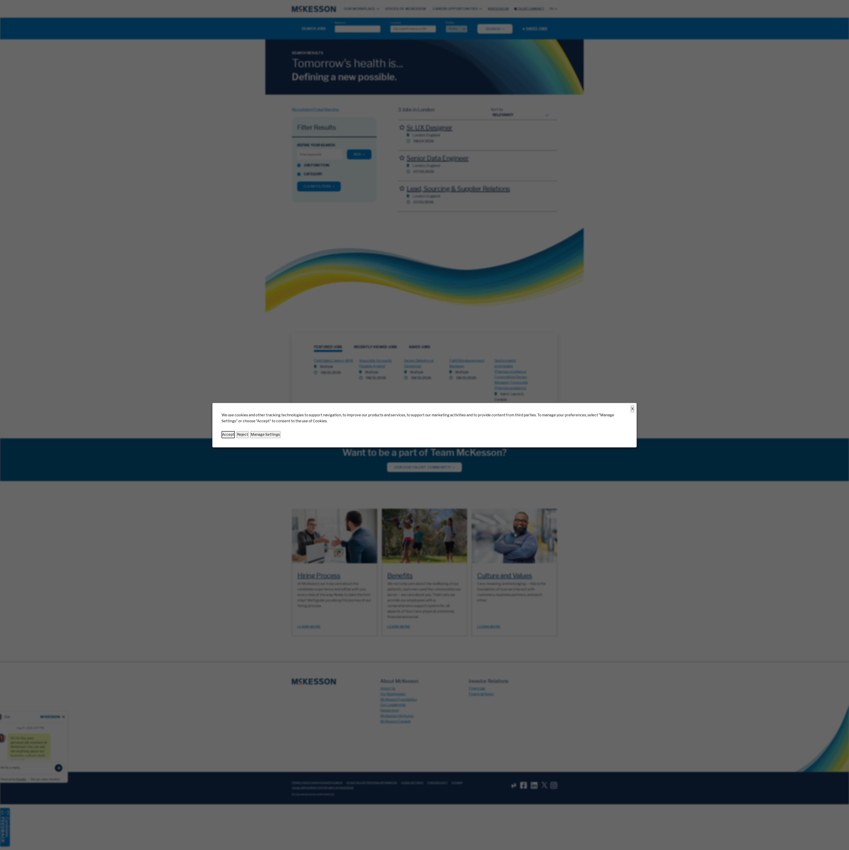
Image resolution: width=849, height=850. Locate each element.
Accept (228, 434)
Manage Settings (265, 434)
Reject (242, 434)
